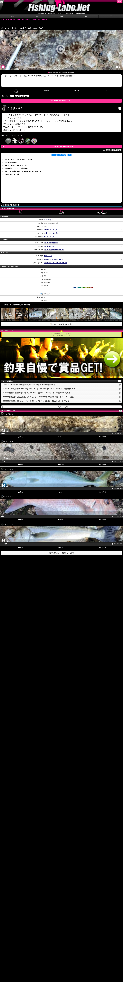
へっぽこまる (15, 107)
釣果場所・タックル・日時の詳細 (16, 168)
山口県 (17, 96)
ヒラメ (12, 96)
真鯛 (2, 516)
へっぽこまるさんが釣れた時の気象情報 (18, 159)
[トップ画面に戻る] (61, 12)
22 (22, 316)
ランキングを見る (50, 236)
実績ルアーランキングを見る (53, 259)
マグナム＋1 (48, 256)
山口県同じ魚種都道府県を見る (54, 250)
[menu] (1, 2)
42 (62, 316)
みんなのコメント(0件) (12, 174)
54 (35, 316)
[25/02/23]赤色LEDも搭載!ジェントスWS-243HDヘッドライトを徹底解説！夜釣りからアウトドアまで (36, 401)
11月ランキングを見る (51, 229)
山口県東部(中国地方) (51, 243)
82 (103, 316)
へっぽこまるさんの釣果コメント (16, 165)
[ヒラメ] (61, 50)
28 (90, 316)
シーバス (3, 544)
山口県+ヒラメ (24, 96)
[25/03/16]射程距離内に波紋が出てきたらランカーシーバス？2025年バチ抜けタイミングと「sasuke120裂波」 (39, 397)
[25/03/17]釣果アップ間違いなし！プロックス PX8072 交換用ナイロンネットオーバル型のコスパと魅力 (36, 393)
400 (8, 316)
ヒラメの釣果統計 (11, 162)
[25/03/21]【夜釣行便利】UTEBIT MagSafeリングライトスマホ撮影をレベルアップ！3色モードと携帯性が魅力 (39, 389)
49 (76, 316)
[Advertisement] (61, 23)
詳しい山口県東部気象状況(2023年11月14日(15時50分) (23, 171)
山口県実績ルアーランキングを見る (55, 263)
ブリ (2, 489)
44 (49, 316)
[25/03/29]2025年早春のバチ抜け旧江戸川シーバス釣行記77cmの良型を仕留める (29, 385)
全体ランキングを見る (51, 233)
